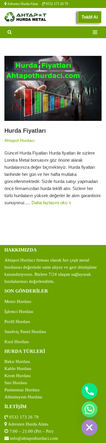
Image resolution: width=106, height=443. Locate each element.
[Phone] (89, 391)
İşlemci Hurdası (18, 311)
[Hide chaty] (89, 428)
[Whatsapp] (89, 409)
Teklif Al (90, 17)
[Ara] (9, 32)
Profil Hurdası (17, 321)
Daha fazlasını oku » (51, 202)
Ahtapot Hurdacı (19, 140)
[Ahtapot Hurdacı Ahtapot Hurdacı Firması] (25, 17)
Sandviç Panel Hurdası (25, 331)
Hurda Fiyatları (25, 130)
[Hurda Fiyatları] (53, 88)
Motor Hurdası (17, 301)
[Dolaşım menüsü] (95, 32)
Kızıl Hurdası (16, 341)
